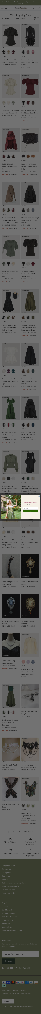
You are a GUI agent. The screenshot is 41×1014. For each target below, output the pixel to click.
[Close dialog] (39, 496)
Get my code (30, 511)
